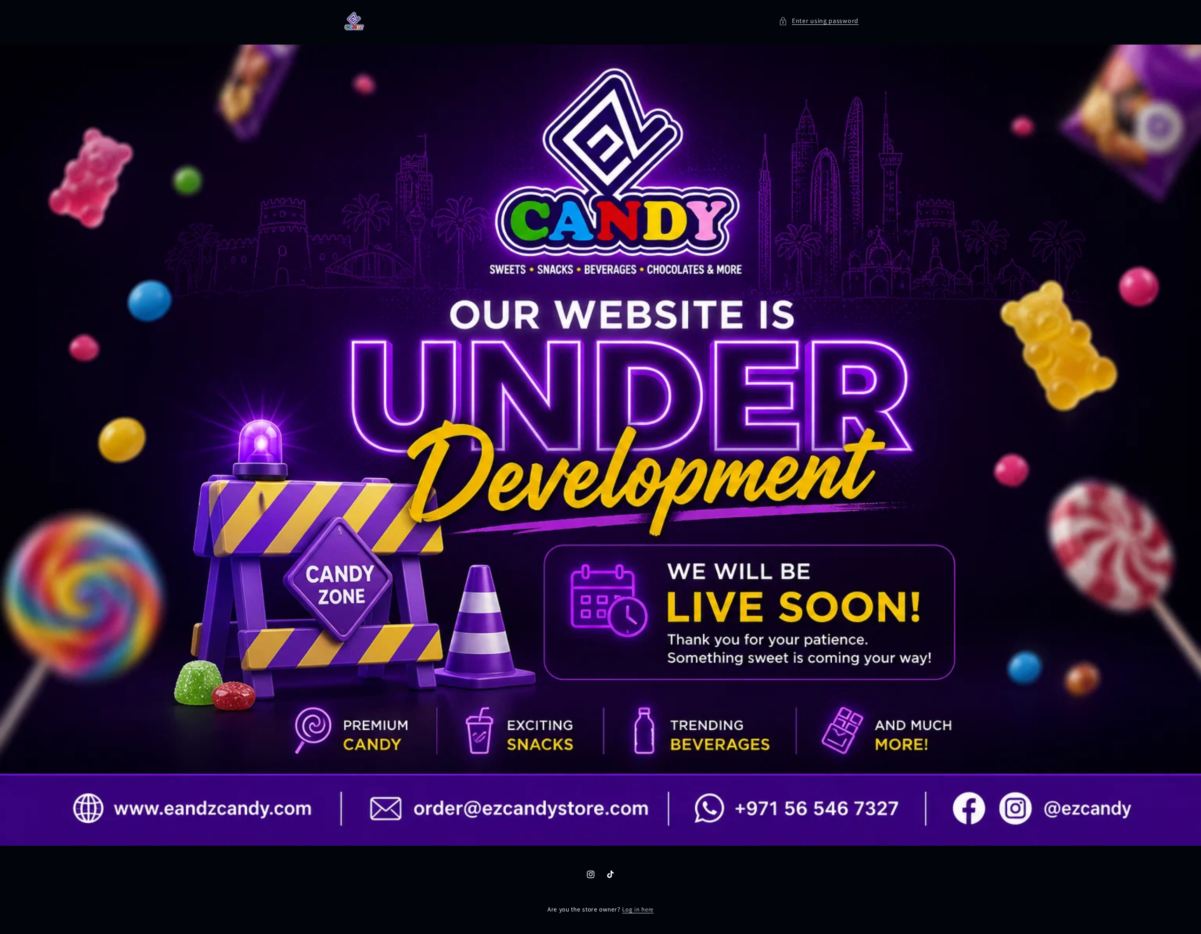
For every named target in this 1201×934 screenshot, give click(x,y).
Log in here (638, 909)
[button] (819, 21)
